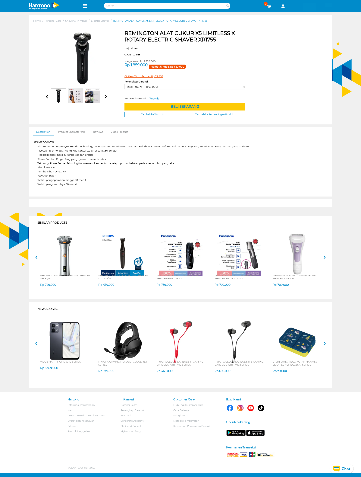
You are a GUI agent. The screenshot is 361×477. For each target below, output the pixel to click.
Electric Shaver (100, 20)
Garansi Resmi (129, 404)
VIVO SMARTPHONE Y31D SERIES (60, 361)
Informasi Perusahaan (81, 404)
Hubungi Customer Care (188, 404)
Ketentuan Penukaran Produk (191, 425)
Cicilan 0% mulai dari (143, 76)
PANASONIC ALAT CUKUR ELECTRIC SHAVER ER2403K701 (178, 277)
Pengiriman (180, 415)
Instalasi (126, 415)
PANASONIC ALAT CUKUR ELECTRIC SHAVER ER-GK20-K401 (236, 277)
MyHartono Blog (131, 431)
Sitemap (73, 425)
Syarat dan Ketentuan (81, 420)
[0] (270, 5)
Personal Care (53, 20)
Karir (71, 410)
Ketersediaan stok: (141, 98)
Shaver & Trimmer (76, 20)
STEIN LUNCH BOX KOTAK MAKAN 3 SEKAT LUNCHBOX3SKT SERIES (295, 363)
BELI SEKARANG (185, 106)
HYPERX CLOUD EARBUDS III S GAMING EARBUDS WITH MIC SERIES (239, 363)
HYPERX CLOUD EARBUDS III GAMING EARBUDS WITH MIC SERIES (179, 363)
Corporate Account (132, 420)
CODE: (132, 54)
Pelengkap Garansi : (136, 81)
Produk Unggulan (79, 431)
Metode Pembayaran (186, 420)
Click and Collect (131, 425)
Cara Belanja (181, 410)
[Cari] (227, 6)
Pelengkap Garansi (132, 410)
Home (37, 20)
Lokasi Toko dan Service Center (86, 415)
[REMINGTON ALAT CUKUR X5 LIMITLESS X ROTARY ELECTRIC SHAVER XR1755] (82, 58)
